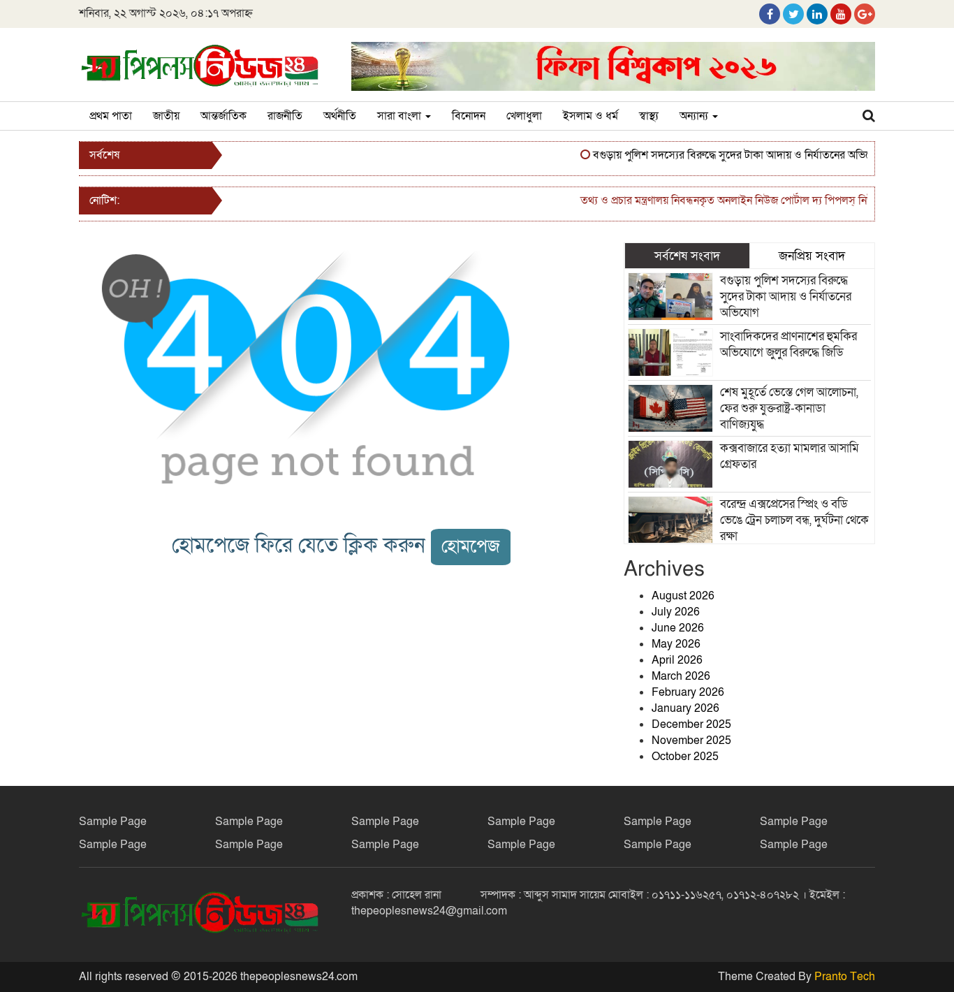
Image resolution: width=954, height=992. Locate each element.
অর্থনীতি (339, 116)
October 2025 (685, 756)
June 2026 (678, 628)
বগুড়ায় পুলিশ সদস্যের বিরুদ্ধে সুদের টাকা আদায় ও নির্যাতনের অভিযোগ (726, 155)
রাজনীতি (284, 116)
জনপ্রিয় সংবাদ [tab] (812, 255)
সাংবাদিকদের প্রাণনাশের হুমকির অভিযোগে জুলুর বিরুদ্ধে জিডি (788, 344)
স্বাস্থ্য (649, 116)
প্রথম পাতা (110, 116)
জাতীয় (166, 116)
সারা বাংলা (400, 116)
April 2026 (677, 660)
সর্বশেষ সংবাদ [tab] (687, 255)
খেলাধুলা (524, 116)
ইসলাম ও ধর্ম (590, 116)
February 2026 (688, 692)
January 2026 (685, 708)
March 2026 (681, 676)
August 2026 (683, 596)
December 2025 (691, 724)
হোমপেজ (470, 546)
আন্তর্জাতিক (223, 116)
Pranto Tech (844, 976)
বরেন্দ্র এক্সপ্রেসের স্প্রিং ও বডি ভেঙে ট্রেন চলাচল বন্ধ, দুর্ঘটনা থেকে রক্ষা (794, 520)
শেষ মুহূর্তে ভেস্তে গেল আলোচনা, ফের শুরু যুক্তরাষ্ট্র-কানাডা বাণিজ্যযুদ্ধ (789, 408)
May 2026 (676, 644)
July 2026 (676, 612)
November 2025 (691, 740)
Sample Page (113, 821)
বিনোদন (468, 116)
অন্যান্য (695, 116)
